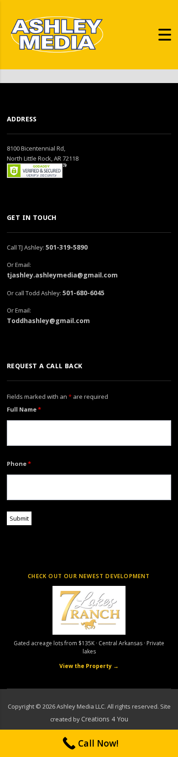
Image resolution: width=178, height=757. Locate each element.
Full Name (24, 409)
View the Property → (89, 666)
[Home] (57, 34)
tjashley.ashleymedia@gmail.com (62, 275)
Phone (19, 463)
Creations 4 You (104, 719)
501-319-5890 (67, 247)
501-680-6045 (84, 292)
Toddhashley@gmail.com (48, 320)
